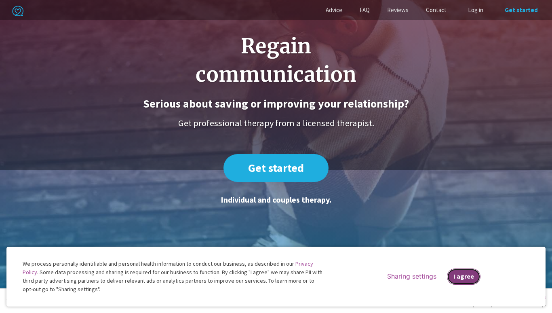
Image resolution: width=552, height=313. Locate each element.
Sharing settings (411, 276)
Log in (475, 10)
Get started (521, 10)
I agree (463, 276)
